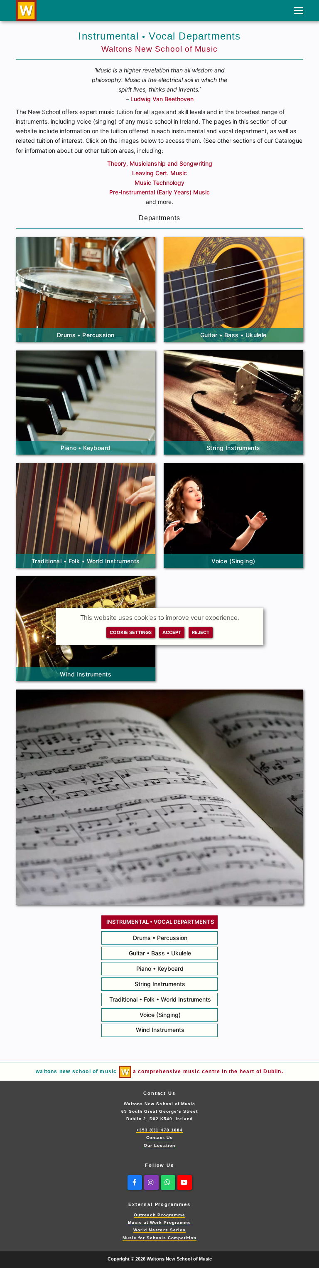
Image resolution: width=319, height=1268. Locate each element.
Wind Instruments (160, 1029)
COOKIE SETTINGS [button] (131, 632)
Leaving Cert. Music (159, 173)
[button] (298, 10)
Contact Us (159, 1137)
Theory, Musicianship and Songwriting (159, 163)
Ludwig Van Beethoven (162, 98)
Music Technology (159, 182)
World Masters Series (159, 1230)
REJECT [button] (200, 632)
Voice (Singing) (160, 1014)
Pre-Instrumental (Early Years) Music (159, 192)
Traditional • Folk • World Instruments (160, 999)
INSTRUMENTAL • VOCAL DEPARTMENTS (160, 922)
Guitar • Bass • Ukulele (160, 953)
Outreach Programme (159, 1215)
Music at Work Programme (159, 1222)
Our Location (159, 1145)
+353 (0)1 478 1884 (159, 1130)
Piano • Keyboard (160, 968)
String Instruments (160, 983)
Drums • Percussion (160, 937)
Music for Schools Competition (160, 1238)
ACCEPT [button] (171, 632)
